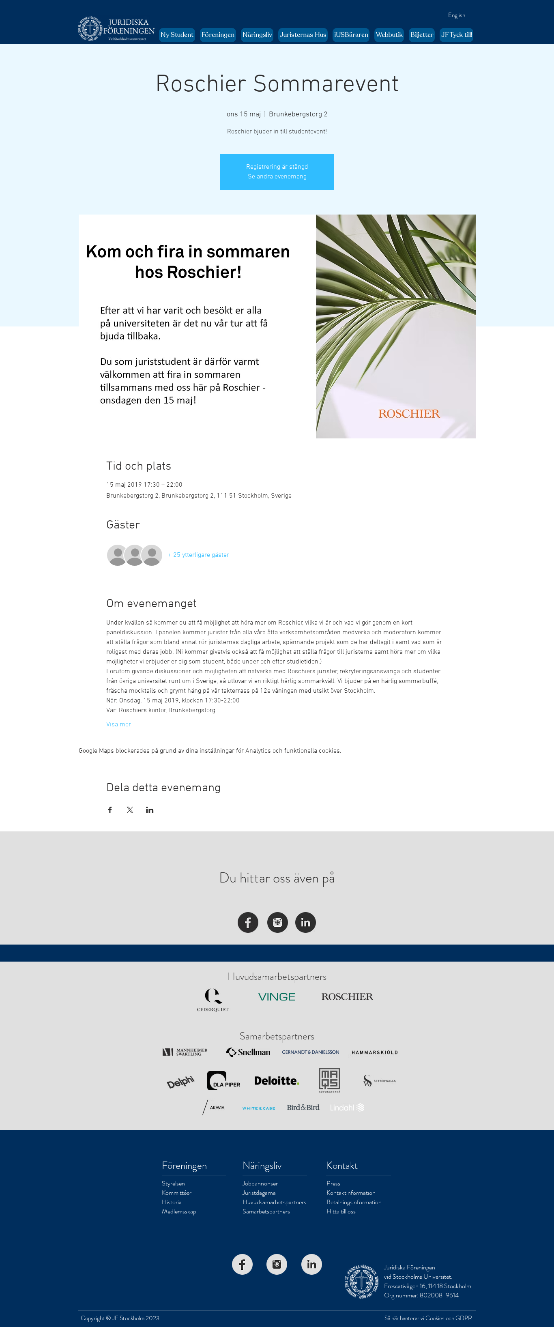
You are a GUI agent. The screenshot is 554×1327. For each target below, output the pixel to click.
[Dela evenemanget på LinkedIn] (150, 810)
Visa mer (118, 725)
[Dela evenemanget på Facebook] (110, 810)
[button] (218, 35)
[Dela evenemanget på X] (130, 810)
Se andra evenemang (277, 177)
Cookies (434, 1318)
